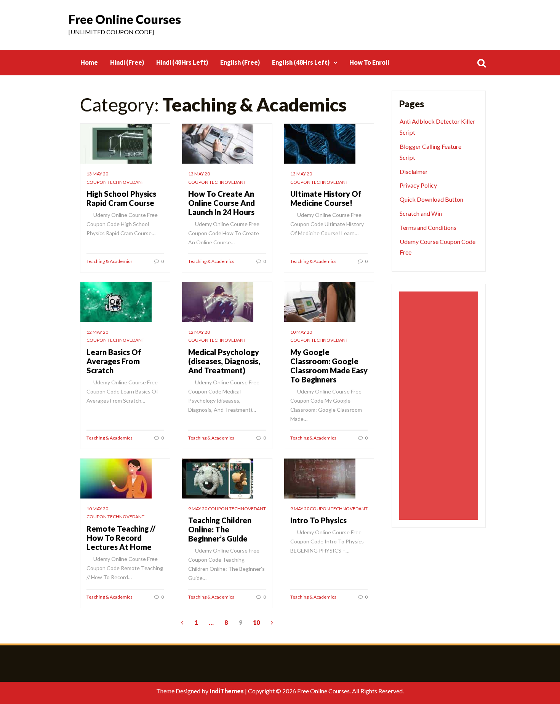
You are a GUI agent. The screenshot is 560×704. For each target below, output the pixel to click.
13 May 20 (97, 174)
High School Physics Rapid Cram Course (121, 198)
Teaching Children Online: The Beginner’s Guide (219, 529)
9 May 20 (197, 508)
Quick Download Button (431, 199)
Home (89, 62)
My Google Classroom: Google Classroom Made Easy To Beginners (329, 365)
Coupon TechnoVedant (115, 182)
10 (256, 622)
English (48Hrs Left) (301, 62)
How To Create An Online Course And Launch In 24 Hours (221, 203)
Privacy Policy (418, 185)
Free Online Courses (125, 19)
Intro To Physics (318, 520)
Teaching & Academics (109, 261)
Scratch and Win (421, 213)
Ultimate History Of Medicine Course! (326, 198)
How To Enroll (369, 62)
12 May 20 (97, 332)
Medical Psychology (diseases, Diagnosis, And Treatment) (224, 361)
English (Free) (240, 62)
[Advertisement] (439, 405)
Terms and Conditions (428, 227)
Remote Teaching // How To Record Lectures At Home (120, 537)
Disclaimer (414, 171)
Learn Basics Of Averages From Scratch (113, 361)
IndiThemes (227, 690)
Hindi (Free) (127, 62)
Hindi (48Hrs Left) (182, 62)
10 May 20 (301, 332)
